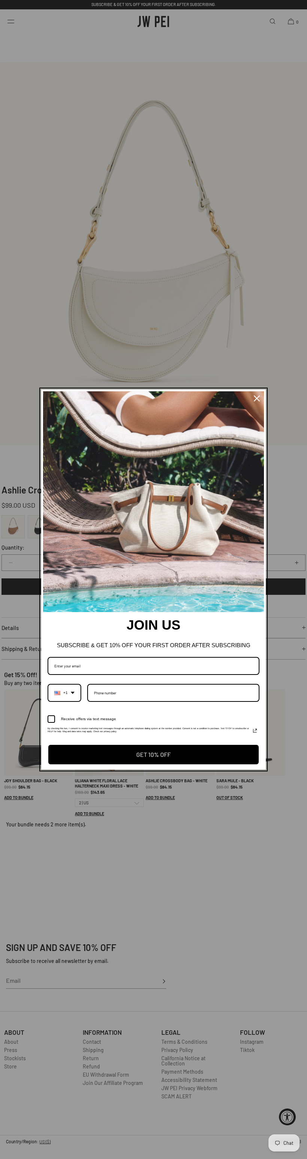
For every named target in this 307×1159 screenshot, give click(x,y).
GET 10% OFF (153, 754)
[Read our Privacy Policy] (254, 730)
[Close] (257, 398)
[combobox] (64, 693)
